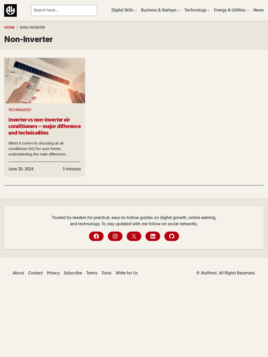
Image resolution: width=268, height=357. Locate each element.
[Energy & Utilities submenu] (248, 10)
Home (9, 28)
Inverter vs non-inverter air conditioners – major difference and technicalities (44, 127)
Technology (19, 110)
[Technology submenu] (209, 10)
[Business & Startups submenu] (179, 10)
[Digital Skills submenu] (136, 10)
